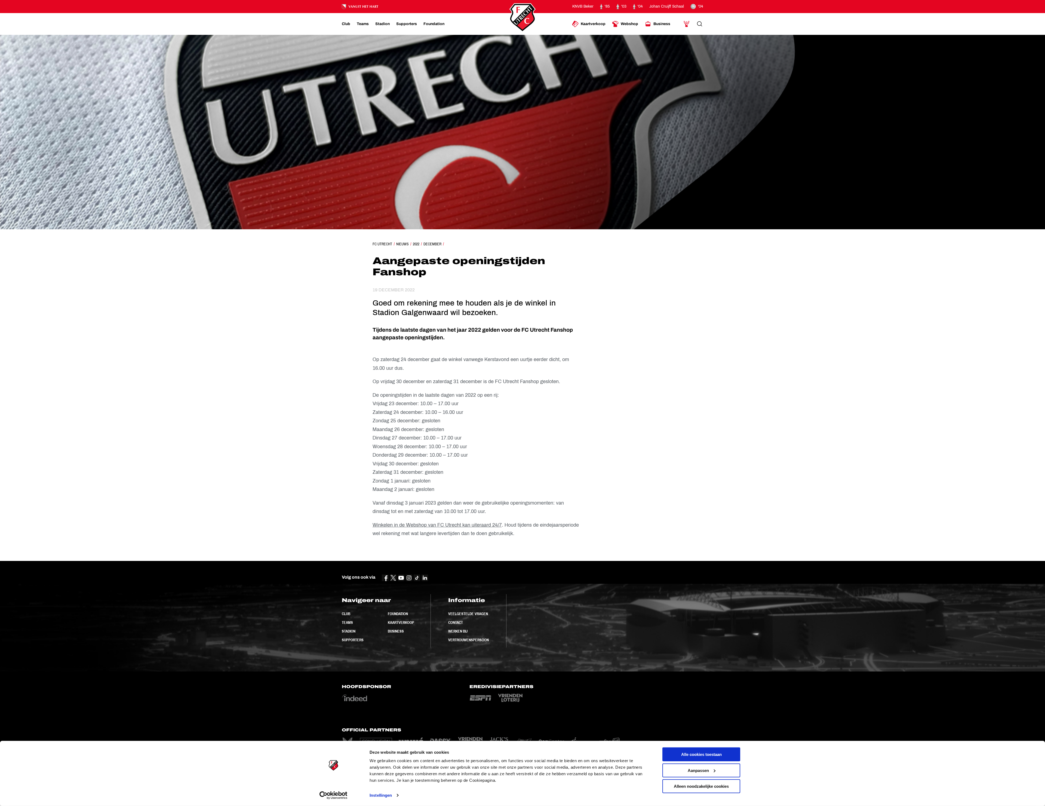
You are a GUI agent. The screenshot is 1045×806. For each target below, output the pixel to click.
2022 (416, 244)
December (432, 244)
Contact (455, 622)
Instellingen (381, 795)
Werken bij (458, 631)
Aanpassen (698, 770)
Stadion (348, 631)
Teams (347, 622)
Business (396, 631)
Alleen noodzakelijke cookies (701, 786)
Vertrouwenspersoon (468, 639)
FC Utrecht (382, 244)
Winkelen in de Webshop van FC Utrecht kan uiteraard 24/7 (437, 525)
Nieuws (402, 244)
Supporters (353, 639)
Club (346, 613)
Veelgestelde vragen (468, 613)
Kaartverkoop (401, 622)
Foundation (398, 613)
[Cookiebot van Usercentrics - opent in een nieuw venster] (333, 795)
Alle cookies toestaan (701, 754)
